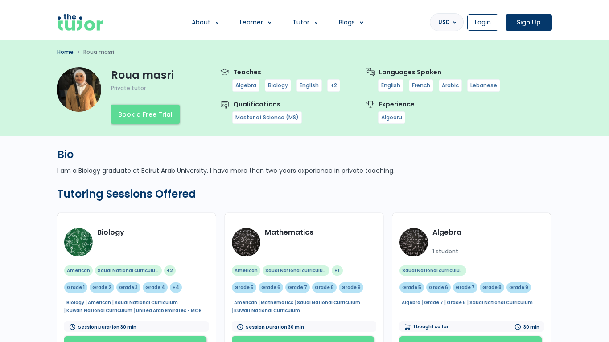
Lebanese (483, 85)
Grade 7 (297, 287)
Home (65, 52)
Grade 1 (76, 287)
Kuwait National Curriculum (99, 310)
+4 (176, 287)
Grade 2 (101, 287)
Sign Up (529, 22)
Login (483, 22)
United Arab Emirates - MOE (168, 310)
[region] (304, 171)
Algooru (391, 117)
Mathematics (289, 232)
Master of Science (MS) (267, 117)
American (78, 270)
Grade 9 (351, 287)
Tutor (300, 22)
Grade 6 (270, 287)
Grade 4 (155, 287)
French (421, 85)
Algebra (245, 85)
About (201, 22)
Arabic (450, 85)
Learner (251, 22)
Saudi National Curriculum (146, 302)
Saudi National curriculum (129, 270)
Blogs (347, 22)
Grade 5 (244, 287)
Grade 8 (324, 287)
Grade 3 (128, 287)
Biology (278, 85)
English (309, 85)
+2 (333, 85)
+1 (336, 270)
